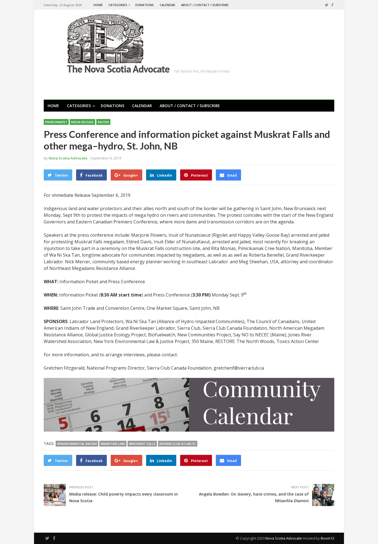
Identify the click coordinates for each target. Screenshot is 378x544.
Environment (56, 122)
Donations (144, 5)
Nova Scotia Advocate (283, 538)
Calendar (167, 5)
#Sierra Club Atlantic (177, 444)
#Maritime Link (113, 444)
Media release (82, 122)
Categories (117, 5)
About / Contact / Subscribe (205, 5)
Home (98, 5)
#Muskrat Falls (142, 444)
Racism (103, 122)
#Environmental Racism (77, 444)
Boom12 (327, 538)
